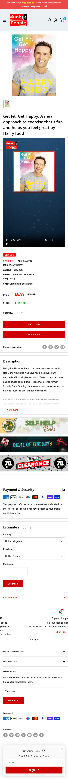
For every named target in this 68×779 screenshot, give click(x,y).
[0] (62, 20)
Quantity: (8, 312)
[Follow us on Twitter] (11, 735)
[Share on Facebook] (44, 347)
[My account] (55, 20)
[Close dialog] (61, 749)
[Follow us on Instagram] (17, 735)
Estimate (13, 583)
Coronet (8, 261)
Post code (8, 563)
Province (7, 549)
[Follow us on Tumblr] (41, 735)
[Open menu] (4, 20)
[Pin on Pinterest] (50, 347)
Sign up (34, 769)
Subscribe (13, 700)
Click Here (34, 631)
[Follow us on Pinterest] (23, 735)
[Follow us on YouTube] (29, 735)
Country (7, 534)
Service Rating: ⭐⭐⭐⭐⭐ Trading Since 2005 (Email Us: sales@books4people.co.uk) (34, 4)
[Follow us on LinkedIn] (35, 735)
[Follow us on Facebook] (5, 735)
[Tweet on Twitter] (56, 347)
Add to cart (34, 324)
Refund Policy (10, 597)
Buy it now (34, 334)
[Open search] (49, 20)
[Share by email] (62, 347)
